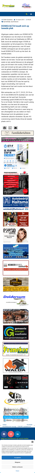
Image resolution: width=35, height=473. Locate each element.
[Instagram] (11, 434)
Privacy (17, 470)
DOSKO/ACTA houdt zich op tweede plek (15, 27)
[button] (32, 442)
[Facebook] (4, 434)
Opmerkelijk (6, 21)
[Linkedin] (17, 434)
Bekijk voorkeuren (17, 467)
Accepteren (17, 457)
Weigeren (17, 462)
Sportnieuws (14, 21)
